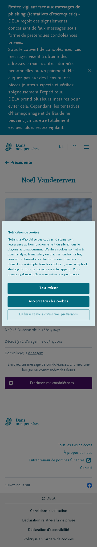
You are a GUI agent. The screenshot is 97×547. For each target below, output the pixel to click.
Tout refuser (48, 288)
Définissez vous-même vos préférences (48, 314)
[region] (48, 273)
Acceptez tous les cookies (48, 301)
